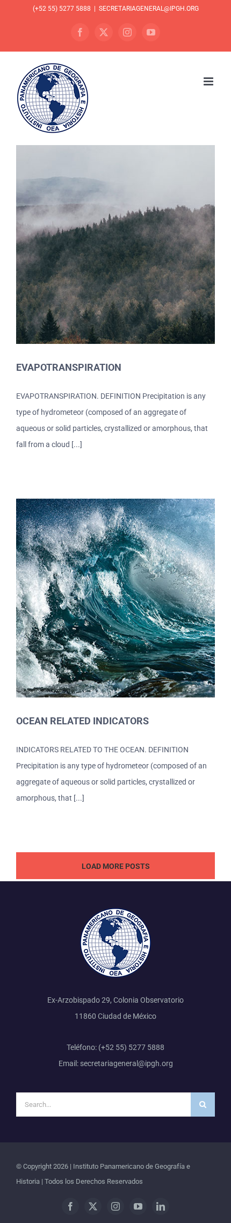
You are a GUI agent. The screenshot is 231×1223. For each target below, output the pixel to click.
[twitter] (93, 1206)
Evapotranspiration (68, 367)
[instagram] (115, 1206)
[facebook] (70, 1206)
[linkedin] (160, 1206)
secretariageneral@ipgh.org (149, 8)
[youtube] (138, 1206)
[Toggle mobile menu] (209, 81)
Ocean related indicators (82, 720)
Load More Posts (116, 866)
